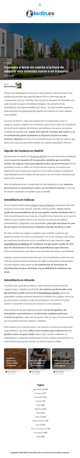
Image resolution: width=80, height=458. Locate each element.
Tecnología (38, 432)
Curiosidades (37, 389)
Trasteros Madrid (38, 156)
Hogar (7, 63)
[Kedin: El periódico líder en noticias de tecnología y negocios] (40, 19)
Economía (38, 393)
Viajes (38, 436)
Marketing (38, 409)
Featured (39, 401)
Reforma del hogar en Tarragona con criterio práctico (38, 363)
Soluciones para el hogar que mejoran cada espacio (62, 363)
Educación (37, 397)
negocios (38, 417)
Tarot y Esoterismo (38, 428)
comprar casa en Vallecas (42, 205)
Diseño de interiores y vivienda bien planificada (12, 362)
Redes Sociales (38, 421)
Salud (38, 425)
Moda (38, 413)
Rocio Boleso (10, 86)
